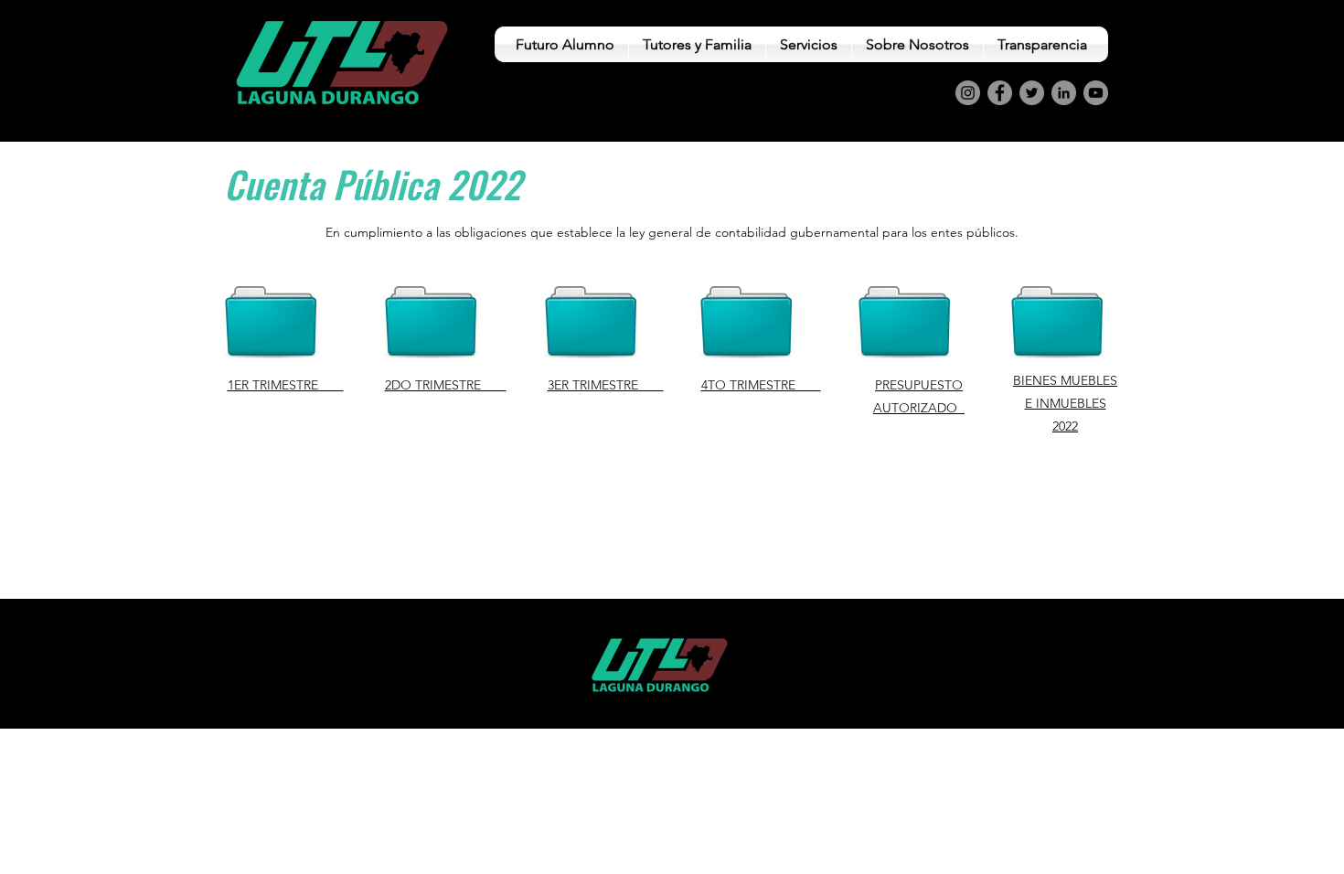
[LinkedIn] (1063, 92)
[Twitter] (1031, 92)
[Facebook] (999, 92)
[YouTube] (1095, 92)
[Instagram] (967, 92)
